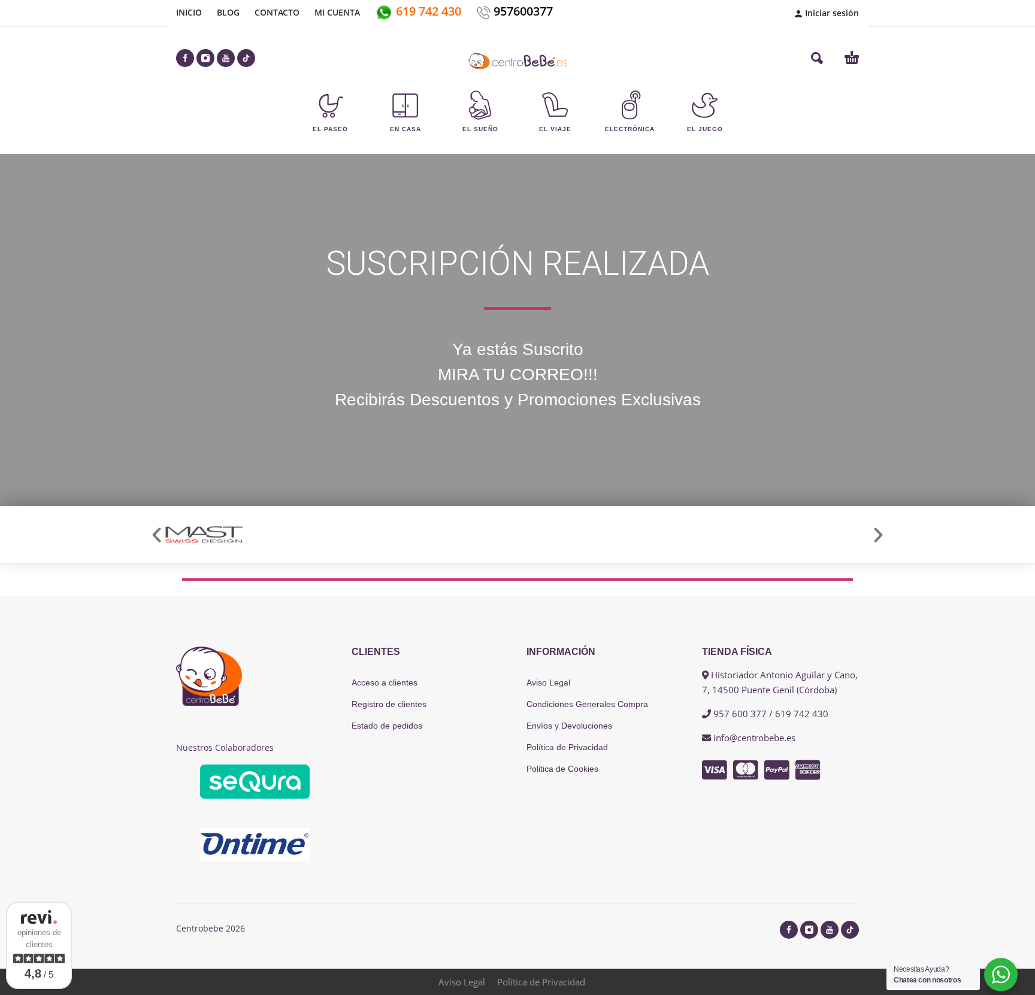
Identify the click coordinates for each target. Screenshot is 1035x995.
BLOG (228, 12)
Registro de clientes (389, 704)
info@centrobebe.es (754, 738)
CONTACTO (277, 12)
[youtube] (226, 58)
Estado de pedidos (387, 725)
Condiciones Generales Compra (587, 704)
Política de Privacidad (567, 747)
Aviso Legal (548, 682)
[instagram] (205, 58)
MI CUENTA (337, 12)
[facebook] (185, 58)
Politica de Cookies (562, 768)
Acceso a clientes (384, 682)
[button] (817, 58)
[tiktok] (246, 58)
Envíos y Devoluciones (569, 725)
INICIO (189, 12)
